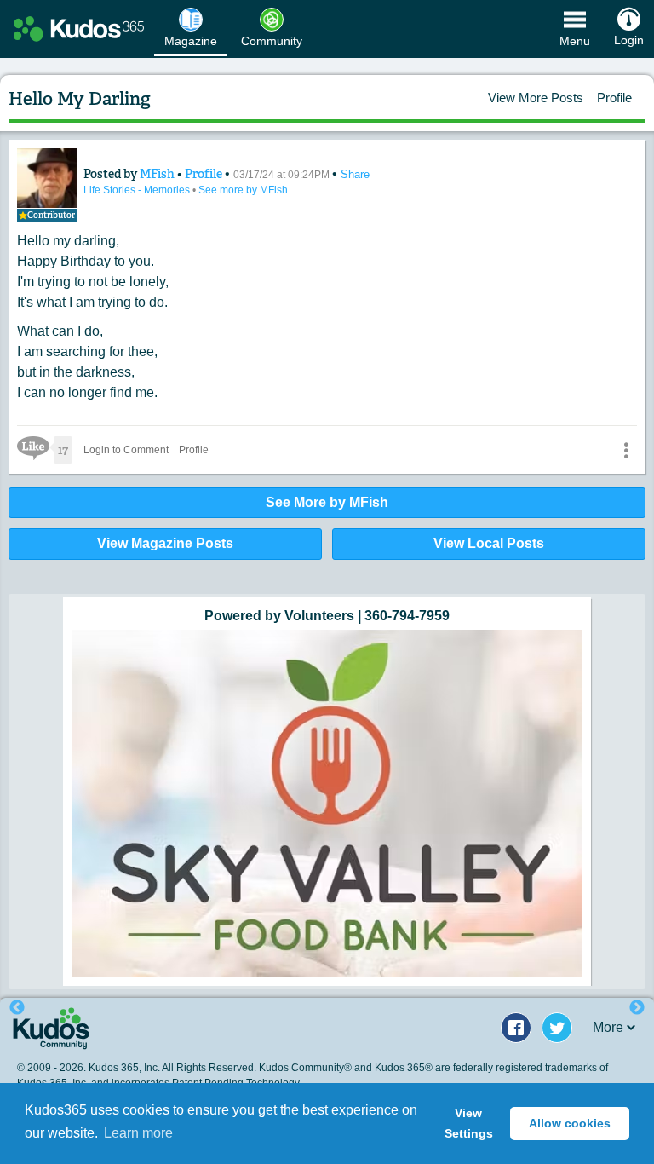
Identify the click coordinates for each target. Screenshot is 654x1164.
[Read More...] (327, 803)
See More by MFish (327, 502)
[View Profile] (47, 178)
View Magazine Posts (165, 543)
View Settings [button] (469, 1123)
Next (636, 1008)
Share (355, 174)
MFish (158, 174)
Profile (614, 97)
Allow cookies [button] (570, 1123)
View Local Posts (488, 543)
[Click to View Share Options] (626, 450)
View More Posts (535, 97)
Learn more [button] (138, 1133)
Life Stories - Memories (137, 190)
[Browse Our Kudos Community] (79, 29)
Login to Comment (126, 450)
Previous (17, 1008)
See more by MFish (243, 190)
